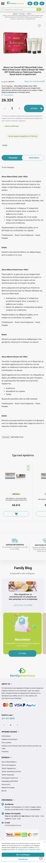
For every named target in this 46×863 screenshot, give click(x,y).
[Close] (44, 842)
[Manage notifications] (41, 858)
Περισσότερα (23, 859)
